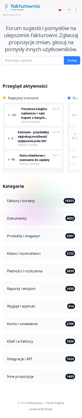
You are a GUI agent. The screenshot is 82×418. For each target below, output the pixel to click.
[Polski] (61, 9)
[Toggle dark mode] (69, 10)
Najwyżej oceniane (23, 98)
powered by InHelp (41, 409)
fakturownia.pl (10, 14)
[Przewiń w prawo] (75, 134)
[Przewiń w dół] (60, 169)
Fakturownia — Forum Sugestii (45, 403)
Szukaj (72, 60)
